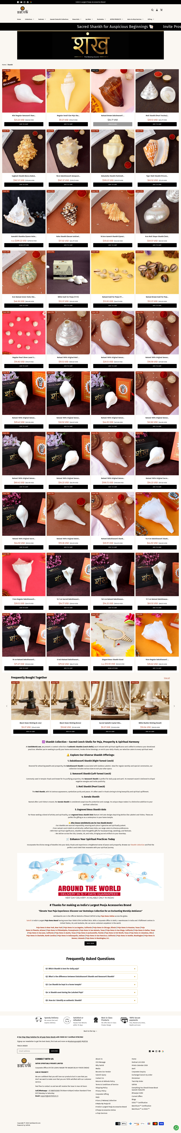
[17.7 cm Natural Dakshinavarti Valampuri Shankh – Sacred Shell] (157, 574)
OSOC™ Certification (139, 1103)
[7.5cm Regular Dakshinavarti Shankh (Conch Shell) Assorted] (23, 574)
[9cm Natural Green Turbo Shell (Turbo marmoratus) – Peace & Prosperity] (23, 272)
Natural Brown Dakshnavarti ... (112, 116)
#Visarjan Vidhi (137, 1093)
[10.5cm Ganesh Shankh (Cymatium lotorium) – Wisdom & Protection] (112, 211)
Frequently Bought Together (29, 677)
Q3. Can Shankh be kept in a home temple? (63, 984)
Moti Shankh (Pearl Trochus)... (157, 116)
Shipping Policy (101, 1088)
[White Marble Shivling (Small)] (150, 700)
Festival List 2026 (138, 1062)
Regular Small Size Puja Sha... (68, 116)
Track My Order (137, 1081)
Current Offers (137, 1096)
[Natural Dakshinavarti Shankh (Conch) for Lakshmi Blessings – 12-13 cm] (112, 514)
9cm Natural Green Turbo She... (24, 297)
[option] (90, 45)
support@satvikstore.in (49, 1096)
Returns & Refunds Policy (105, 1081)
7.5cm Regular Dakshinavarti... (23, 599)
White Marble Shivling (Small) (150, 723)
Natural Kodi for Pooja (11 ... (112, 297)
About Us (99, 1059)
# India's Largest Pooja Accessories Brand (111, 1107)
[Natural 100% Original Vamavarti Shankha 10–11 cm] (112, 332)
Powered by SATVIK (23, 1125)
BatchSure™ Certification (141, 1106)
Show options (24, 245)
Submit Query (101, 1075)
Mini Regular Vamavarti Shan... (24, 116)
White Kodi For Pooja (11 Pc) (68, 297)
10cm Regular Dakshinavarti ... (157, 660)
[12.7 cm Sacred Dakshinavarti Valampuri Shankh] (68, 574)
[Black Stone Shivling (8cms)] (70, 700)
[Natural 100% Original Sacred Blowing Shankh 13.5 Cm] (23, 514)
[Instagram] (24, 2)
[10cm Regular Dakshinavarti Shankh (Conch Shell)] (157, 635)
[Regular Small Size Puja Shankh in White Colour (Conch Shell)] (68, 91)
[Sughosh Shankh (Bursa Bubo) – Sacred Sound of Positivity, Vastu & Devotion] (23, 151)
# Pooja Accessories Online (106, 1110)
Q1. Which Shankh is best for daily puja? (62, 968)
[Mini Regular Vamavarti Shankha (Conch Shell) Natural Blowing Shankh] (23, 91)
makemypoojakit (75, 1041)
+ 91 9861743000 (54, 1091)
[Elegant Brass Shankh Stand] (112, 635)
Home (134, 1059)
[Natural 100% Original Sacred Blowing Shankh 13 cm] (157, 453)
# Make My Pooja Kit (103, 1104)
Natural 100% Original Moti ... (68, 357)
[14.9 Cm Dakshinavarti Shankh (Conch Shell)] (157, 514)
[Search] (152, 10)
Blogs (134, 1099)
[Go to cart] (161, 10)
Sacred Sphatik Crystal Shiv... (110, 723)
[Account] (157, 10)
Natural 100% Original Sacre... (157, 478)
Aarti (133, 1069)
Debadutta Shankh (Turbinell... (112, 176)
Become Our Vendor (103, 1072)
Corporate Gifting (102, 1094)
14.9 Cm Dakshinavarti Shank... (157, 539)
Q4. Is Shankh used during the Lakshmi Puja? (64, 992)
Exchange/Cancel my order (142, 1075)
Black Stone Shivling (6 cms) (30, 723)
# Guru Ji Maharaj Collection (106, 1100)
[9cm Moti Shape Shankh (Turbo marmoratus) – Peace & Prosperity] (157, 211)
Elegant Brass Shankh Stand (112, 660)
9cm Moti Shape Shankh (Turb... (157, 236)
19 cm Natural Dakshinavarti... (23, 660)
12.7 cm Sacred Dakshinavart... (68, 599)
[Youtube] (21, 2)
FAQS (97, 1097)
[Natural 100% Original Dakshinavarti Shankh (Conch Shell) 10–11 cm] (68, 514)
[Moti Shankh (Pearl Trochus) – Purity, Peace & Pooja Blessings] (157, 91)
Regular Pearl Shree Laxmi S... (23, 357)
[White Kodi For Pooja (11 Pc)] (68, 272)
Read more (90, 943)
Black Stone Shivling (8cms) (70, 723)
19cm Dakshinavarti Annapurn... (68, 176)
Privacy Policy (101, 1091)
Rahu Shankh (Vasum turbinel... (68, 236)
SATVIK (85, 1041)
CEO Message (100, 1062)
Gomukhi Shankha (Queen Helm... (24, 236)
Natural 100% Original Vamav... (112, 357)
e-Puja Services (101, 1113)
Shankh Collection (137, 845)
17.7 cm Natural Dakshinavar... (157, 599)
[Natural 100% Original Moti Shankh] (68, 332)
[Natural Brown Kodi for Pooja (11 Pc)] (157, 272)
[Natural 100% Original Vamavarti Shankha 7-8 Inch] (112, 453)
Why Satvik (100, 1065)
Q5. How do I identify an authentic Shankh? (64, 1000)
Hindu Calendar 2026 (140, 1065)
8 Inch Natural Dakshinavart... (68, 660)
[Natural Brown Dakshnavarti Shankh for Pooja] (112, 91)
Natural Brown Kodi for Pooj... (157, 297)
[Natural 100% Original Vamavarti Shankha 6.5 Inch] (23, 453)
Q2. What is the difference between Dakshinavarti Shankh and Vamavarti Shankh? (80, 976)
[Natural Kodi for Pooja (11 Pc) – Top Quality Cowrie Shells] (112, 272)
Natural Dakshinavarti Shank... (112, 539)
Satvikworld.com (34, 1123)
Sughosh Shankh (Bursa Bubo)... (24, 176)
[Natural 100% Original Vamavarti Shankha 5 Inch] (23, 393)
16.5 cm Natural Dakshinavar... (112, 599)
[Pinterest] (28, 2)
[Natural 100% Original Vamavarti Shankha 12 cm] (157, 332)
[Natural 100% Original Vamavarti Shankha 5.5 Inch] (112, 393)
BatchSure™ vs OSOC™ (141, 1109)
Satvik (29, 921)
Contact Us (100, 1078)
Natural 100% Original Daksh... (68, 539)
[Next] (174, 706)
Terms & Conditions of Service (107, 1085)
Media (98, 1069)
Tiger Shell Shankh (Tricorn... (157, 176)
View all (167, 678)
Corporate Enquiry (139, 1072)
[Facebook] (18, 2)
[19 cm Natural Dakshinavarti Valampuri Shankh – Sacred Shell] (23, 635)
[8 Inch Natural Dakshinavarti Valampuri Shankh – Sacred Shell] (68, 635)
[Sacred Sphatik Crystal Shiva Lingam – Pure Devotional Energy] (110, 700)
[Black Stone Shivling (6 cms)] (30, 700)
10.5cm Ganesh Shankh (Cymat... (113, 236)
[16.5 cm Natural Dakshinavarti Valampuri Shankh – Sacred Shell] (112, 574)
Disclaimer (136, 1078)
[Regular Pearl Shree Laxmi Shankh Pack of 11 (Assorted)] (23, 332)
